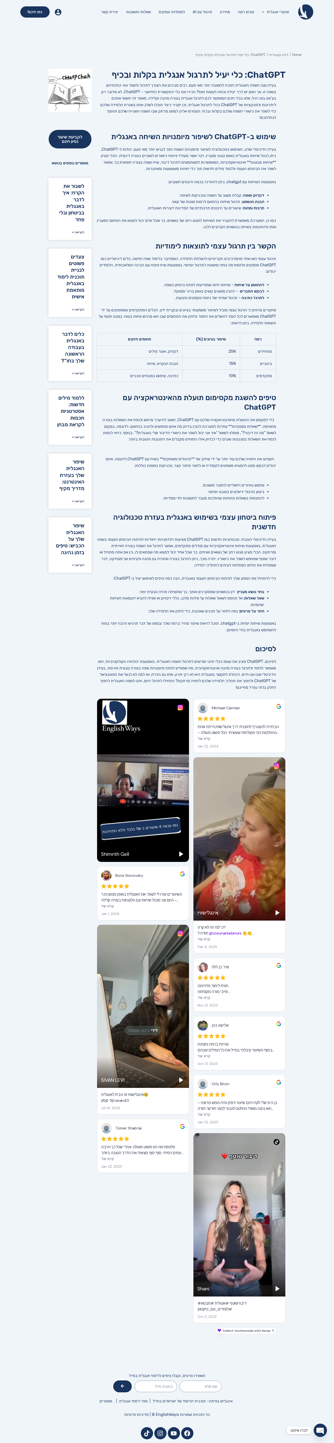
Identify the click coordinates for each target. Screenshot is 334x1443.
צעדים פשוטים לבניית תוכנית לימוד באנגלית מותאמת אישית (70, 277)
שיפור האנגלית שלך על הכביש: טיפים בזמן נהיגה (70, 538)
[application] (264, 12)
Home (296, 55)
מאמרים (106, 1401)
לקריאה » (78, 232)
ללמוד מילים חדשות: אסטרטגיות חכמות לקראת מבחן (70, 411)
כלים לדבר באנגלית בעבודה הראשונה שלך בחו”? (72, 347)
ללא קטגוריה (278, 55)
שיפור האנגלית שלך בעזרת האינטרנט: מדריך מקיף (71, 475)
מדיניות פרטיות (136, 1414)
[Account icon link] (58, 12)
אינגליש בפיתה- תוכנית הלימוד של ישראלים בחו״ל (193, 1401)
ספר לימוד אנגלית (134, 1401)
